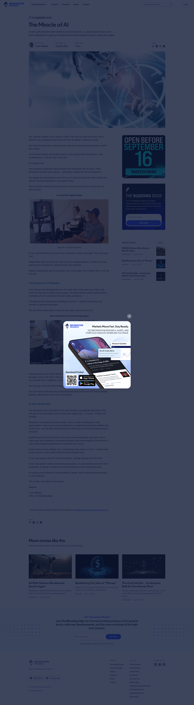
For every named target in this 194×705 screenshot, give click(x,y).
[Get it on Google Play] (87, 383)
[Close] (129, 316)
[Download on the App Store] (87, 378)
